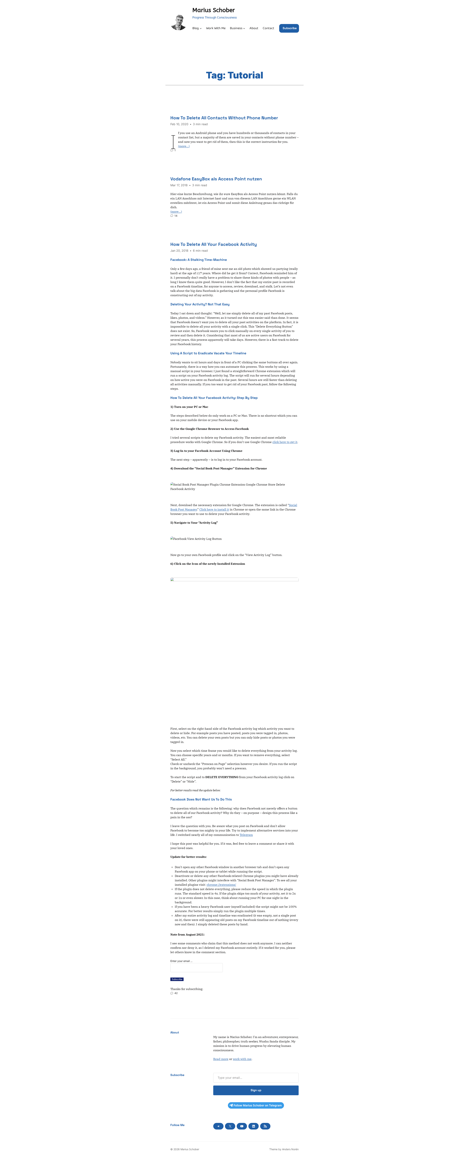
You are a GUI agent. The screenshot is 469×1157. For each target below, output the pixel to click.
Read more (220, 1059)
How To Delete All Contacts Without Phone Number (224, 118)
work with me (242, 1059)
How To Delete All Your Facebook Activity (213, 244)
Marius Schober (213, 10)
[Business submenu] (244, 28)
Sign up (256, 1090)
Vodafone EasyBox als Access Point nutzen (216, 179)
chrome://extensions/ (221, 884)
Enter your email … (181, 961)
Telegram (246, 835)
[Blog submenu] (201, 28)
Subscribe (290, 28)
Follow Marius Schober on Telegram (258, 1105)
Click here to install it (214, 509)
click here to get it (284, 442)
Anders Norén (290, 1149)
